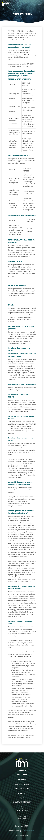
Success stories (22, 789)
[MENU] (39, 4)
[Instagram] (19, 817)
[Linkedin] (24, 817)
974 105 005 (22, 810)
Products (22, 770)
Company (22, 780)
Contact (22, 794)
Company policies (22, 784)
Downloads (22, 775)
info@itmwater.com (22, 802)
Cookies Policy (22, 835)
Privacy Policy (29, 831)
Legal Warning (15, 831)
